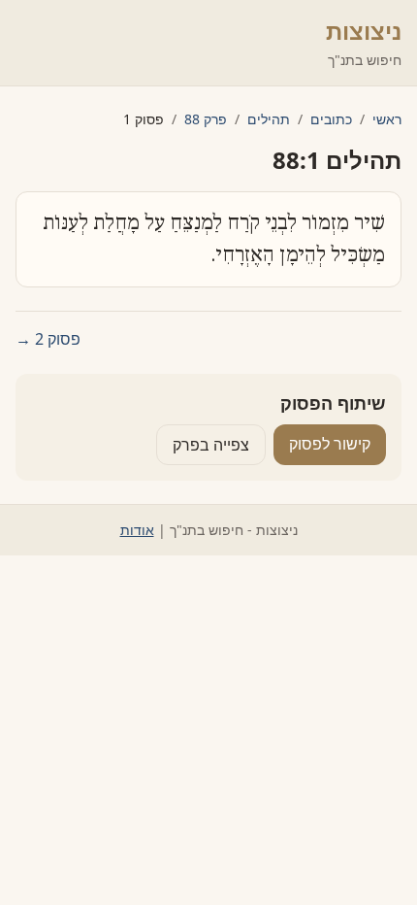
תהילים (268, 119)
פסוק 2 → (48, 339)
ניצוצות (363, 31)
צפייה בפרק (211, 444)
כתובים (331, 119)
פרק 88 (205, 119)
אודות (137, 529)
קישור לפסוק (329, 443)
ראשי (386, 119)
